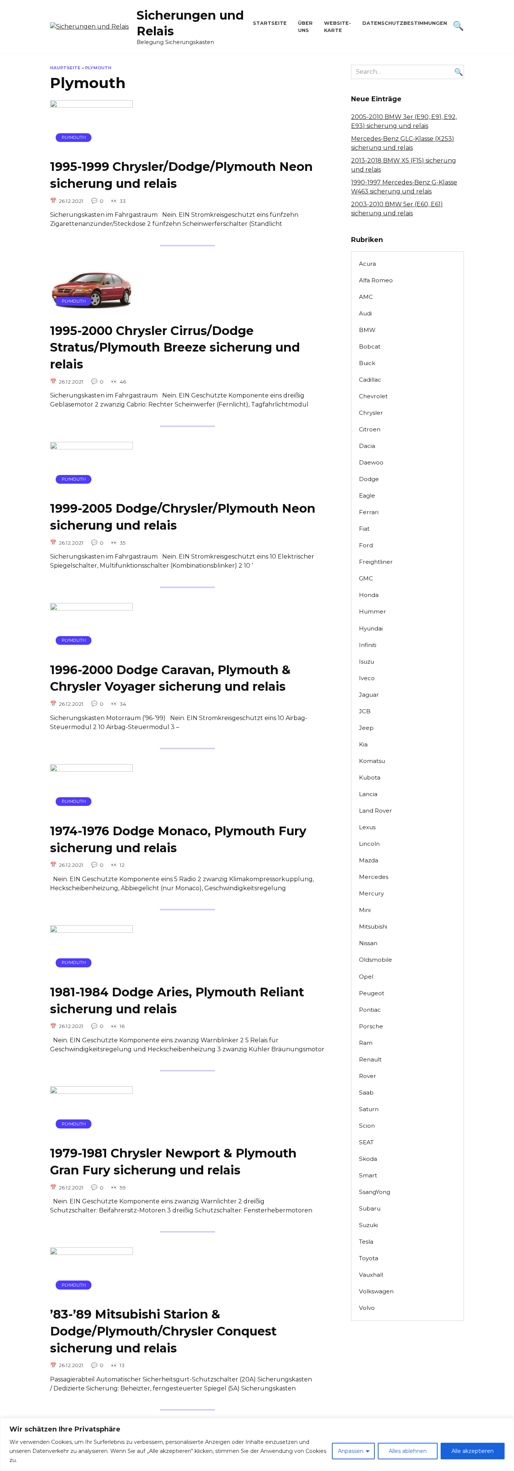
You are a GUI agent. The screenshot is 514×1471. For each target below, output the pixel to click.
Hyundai (371, 628)
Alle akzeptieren (473, 1451)
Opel (366, 976)
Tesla (366, 1241)
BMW (367, 329)
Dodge (369, 479)
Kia (363, 744)
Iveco (367, 678)
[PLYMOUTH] (91, 148)
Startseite (270, 23)
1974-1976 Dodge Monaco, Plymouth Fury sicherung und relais (178, 839)
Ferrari (369, 512)
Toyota (368, 1258)
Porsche (371, 1026)
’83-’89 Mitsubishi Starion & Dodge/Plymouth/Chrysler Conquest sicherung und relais (163, 1331)
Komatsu (372, 760)
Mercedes (373, 876)
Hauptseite (65, 67)
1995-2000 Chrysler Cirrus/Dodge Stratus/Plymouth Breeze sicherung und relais (175, 347)
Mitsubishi (373, 926)
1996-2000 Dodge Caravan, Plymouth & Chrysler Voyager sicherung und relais (170, 678)
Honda (369, 594)
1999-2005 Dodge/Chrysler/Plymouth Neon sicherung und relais (182, 517)
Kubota (369, 777)
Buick (367, 363)
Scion (367, 1125)
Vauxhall (371, 1274)
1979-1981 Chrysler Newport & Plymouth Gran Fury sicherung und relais (173, 1161)
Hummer (372, 611)
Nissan (368, 943)
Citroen (369, 429)
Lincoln (369, 843)
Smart (368, 1175)
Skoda (368, 1158)
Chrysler (371, 412)
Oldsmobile (375, 959)
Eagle (367, 495)
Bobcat (369, 346)
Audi (365, 313)
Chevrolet (373, 396)
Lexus (367, 827)
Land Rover (375, 810)
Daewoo (371, 462)
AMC (366, 296)
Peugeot (371, 993)
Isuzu (366, 661)
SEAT (366, 1142)
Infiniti (367, 645)
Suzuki (368, 1225)
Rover (367, 1076)
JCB (365, 711)
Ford (366, 545)
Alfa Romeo (376, 280)
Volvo (367, 1307)
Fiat (364, 528)
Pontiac (370, 1009)
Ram (366, 1042)
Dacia (367, 445)
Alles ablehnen (408, 1451)
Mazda (368, 860)
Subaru (369, 1208)
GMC (366, 578)
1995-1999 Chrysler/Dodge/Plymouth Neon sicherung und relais (181, 175)
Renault (370, 1059)
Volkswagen (376, 1291)
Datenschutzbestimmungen (404, 23)
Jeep (366, 727)
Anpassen (350, 1451)
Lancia (368, 794)
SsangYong (374, 1191)
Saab (366, 1092)
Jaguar (369, 694)
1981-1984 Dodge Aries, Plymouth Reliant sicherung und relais (177, 1000)
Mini (365, 910)
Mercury (371, 893)
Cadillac (370, 379)
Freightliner (376, 561)
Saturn (369, 1109)
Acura (367, 263)
